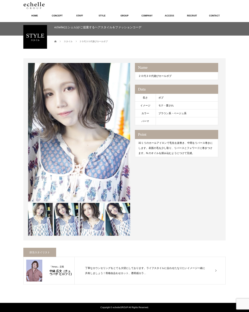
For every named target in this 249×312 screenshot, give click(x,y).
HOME (34, 15)
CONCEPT (57, 15)
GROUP (124, 15)
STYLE (102, 15)
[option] (79, 132)
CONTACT (214, 15)
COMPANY (147, 15)
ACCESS (169, 15)
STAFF (79, 15)
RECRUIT (192, 15)
